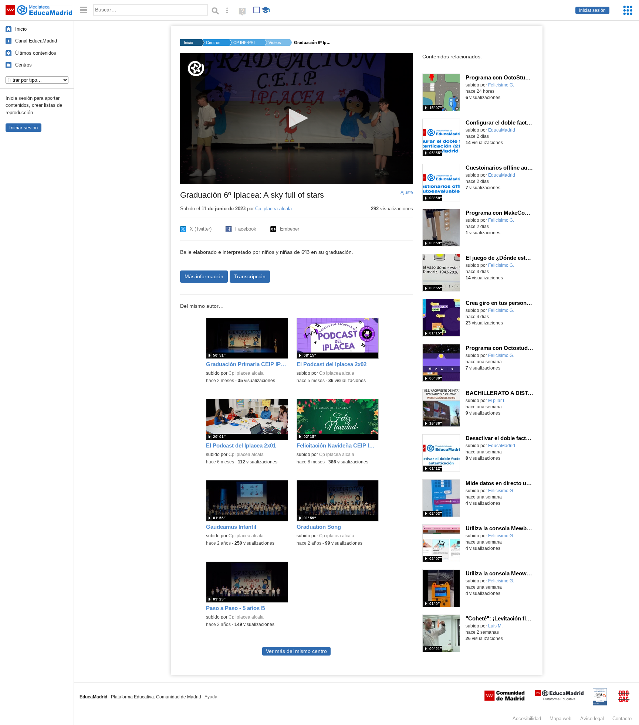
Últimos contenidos (35, 53)
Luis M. (495, 626)
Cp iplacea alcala (273, 208)
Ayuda (210, 697)
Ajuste (406, 192)
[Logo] (195, 68)
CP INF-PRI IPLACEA (244, 42)
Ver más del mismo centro (296, 651)
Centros (23, 65)
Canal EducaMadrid (36, 41)
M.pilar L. (497, 400)
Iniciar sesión (592, 10)
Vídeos (274, 42)
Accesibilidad (527, 718)
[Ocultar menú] (84, 10)
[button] (296, 118)
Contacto (622, 718)
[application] (296, 118)
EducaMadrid (501, 130)
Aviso (592, 718)
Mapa (560, 718)
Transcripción (250, 276)
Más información (204, 276)
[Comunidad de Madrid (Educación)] (504, 699)
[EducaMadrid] (559, 698)
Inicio (21, 29)
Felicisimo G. (501, 85)
